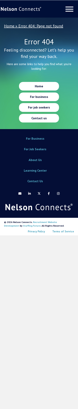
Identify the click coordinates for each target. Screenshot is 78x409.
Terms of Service (63, 231)
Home (9, 26)
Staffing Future (32, 225)
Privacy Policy (36, 231)
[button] (68, 9)
